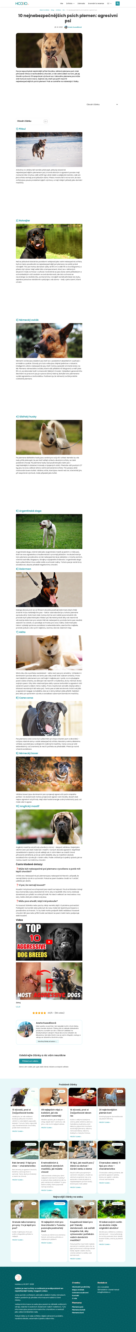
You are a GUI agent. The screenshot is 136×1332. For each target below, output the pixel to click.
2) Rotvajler (23, 220)
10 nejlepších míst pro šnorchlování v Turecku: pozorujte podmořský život (53, 1227)
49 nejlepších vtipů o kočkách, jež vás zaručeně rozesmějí (51, 1112)
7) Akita (21, 632)
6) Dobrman (23, 569)
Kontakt (75, 1296)
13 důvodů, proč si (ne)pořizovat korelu (22, 1111)
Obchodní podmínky (81, 1287)
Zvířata (69, 3)
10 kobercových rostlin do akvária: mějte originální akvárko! (110, 1225)
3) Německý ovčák (27, 320)
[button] (118, 3)
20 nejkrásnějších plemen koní (108, 1111)
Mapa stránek (78, 1290)
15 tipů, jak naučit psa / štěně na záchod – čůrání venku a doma (82, 1165)
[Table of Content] (45, 121)
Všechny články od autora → (47, 1041)
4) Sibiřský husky (26, 416)
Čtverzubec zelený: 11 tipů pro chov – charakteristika (109, 1165)
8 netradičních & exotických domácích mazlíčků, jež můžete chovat (52, 1167)
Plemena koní (78, 1313)
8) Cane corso (24, 697)
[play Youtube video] (49, 942)
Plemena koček (78, 1310)
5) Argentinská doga (28, 511)
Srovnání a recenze (96, 3)
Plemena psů (77, 1307)
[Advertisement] (49, 100)
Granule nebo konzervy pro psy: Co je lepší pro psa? (24, 1225)
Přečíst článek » (17, 1131)
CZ (108, 3)
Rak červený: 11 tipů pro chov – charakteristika (24, 1164)
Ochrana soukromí (80, 1293)
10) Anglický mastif (27, 806)
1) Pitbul (21, 129)
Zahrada (81, 3)
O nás (74, 1298)
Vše (61, 3)
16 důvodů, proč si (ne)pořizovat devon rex (80, 1112)
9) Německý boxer (27, 753)
